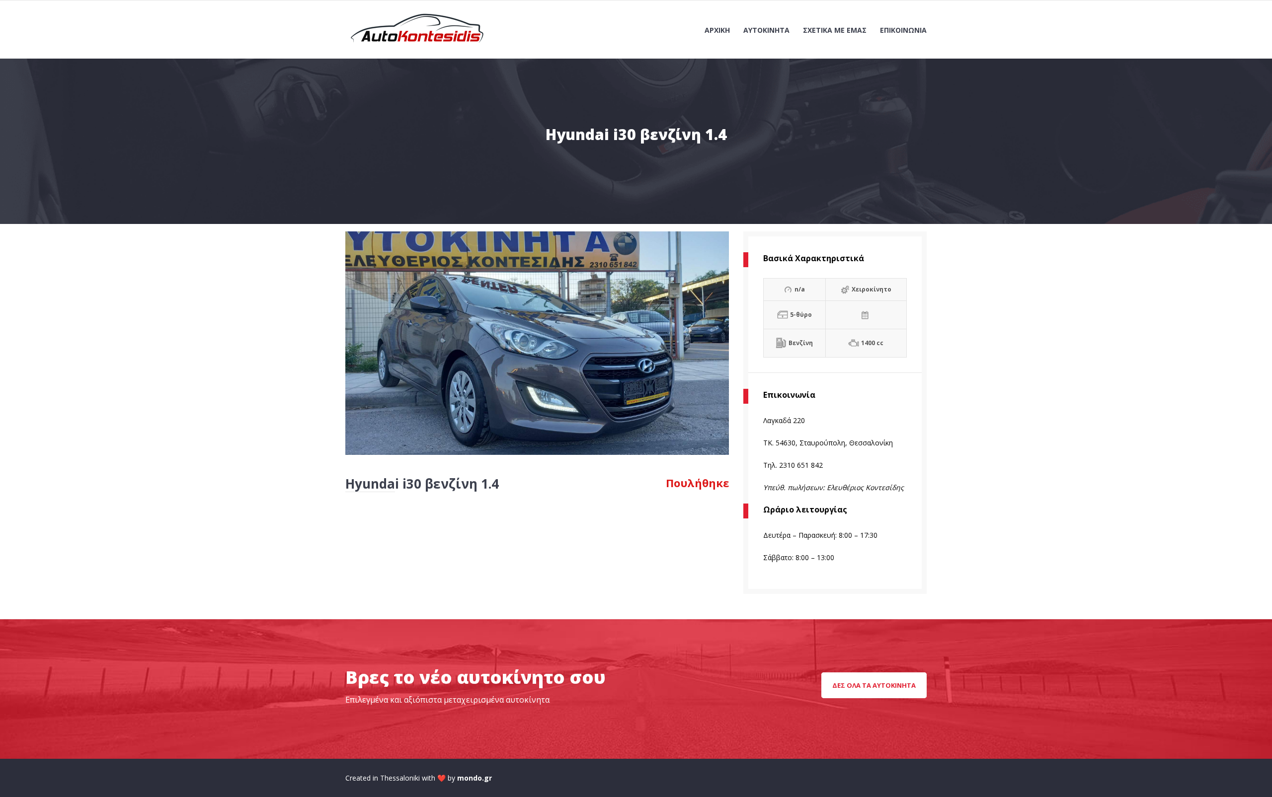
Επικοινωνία (903, 30)
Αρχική (717, 30)
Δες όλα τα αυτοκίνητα (874, 685)
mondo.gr (474, 778)
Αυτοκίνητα (766, 30)
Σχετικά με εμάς (835, 30)
